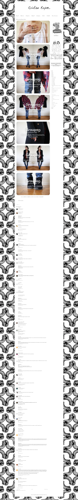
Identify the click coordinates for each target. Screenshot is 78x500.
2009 (51, 107)
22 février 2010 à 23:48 (20, 379)
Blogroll (33, 15)
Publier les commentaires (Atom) (22, 490)
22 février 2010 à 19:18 (20, 309)
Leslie (18, 463)
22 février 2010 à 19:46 (20, 319)
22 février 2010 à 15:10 (20, 222)
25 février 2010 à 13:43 (20, 461)
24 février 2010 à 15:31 (20, 457)
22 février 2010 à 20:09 (20, 339)
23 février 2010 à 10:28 (20, 399)
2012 (51, 74)
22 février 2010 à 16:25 (20, 247)
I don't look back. (53, 102)
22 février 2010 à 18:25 (20, 272)
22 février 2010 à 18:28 (20, 276)
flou (18, 311)
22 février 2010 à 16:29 (20, 251)
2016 (51, 71)
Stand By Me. (53, 98)
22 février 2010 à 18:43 (20, 288)
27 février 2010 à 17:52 (20, 475)
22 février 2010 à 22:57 (20, 375)
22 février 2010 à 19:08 (20, 301)
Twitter (43, 15)
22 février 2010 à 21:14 (20, 357)
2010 (51, 76)
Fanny (18, 391)
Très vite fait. (53, 104)
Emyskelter (19, 395)
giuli (18, 270)
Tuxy (18, 224)
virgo (18, 243)
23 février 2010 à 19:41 (20, 453)
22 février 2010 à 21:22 (20, 362)
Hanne (18, 459)
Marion (19, 336)
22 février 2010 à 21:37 (20, 367)
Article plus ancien (46, 489)
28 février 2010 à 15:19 (20, 486)
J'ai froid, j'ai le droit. (54, 94)
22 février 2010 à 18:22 (20, 268)
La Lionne (19, 249)
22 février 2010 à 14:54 (20, 209)
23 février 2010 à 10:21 (20, 393)
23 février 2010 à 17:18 (20, 431)
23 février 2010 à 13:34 (20, 422)
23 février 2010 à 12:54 (20, 415)
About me (22, 15)
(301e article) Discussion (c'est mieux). (55, 99)
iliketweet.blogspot (20, 348)
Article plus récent (18, 489)
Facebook (48, 15)
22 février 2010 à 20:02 (20, 334)
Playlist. (52, 97)
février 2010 (53, 84)
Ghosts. (52, 100)
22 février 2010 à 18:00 (20, 263)
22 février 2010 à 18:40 (20, 280)
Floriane (19, 238)
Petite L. (19, 359)
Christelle (19, 412)
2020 (51, 70)
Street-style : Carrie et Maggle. (54, 103)
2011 (51, 75)
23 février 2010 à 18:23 (20, 446)
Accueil (17, 15)
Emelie (18, 455)
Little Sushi (19, 428)
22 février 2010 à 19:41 (20, 313)
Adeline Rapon (19, 274)
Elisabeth (19, 329)
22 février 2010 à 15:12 (20, 230)
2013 (51, 73)
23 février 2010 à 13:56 (20, 426)
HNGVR (52, 96)
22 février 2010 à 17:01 (20, 259)
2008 (51, 108)
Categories (28, 15)
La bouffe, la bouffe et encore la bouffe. (55, 95)
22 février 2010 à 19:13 (20, 305)
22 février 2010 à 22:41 (20, 371)
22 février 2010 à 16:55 (20, 255)
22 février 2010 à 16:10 (20, 241)
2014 (51, 72)
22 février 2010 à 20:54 (20, 350)
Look (18, 204)
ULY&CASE (19, 417)
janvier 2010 (53, 106)
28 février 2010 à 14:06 (20, 482)
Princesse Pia (19, 286)
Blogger (46, 494)
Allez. (52, 101)
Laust (18, 387)
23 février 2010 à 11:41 (20, 404)
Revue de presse (55, 15)
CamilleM (19, 278)
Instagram (38, 15)
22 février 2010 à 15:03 (20, 218)
